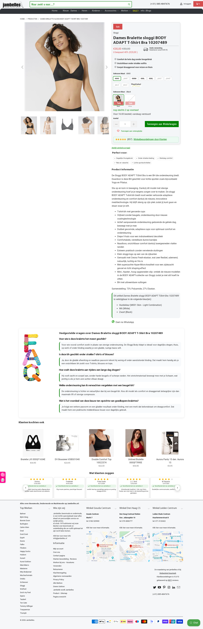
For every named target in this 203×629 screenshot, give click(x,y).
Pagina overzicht (59, 597)
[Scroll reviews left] (25, 488)
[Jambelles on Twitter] (155, 587)
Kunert (22, 558)
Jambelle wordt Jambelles (63, 590)
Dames (74, 10)
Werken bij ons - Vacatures (63, 562)
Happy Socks (25, 551)
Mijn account (58, 549)
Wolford (23, 589)
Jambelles (30, 620)
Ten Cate (23, 603)
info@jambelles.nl (60, 538)
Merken (125, 10)
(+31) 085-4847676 (160, 4)
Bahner (23, 514)
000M (134, 78)
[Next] (106, 67)
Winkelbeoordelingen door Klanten (150, 139)
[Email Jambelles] (178, 587)
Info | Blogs (146, 10)
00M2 (168, 78)
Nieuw (66, 10)
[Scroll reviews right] (177, 488)
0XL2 (125, 85)
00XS (117, 78)
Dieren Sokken (59, 586)
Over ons (56, 552)
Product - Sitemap (60, 593)
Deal (22, 531)
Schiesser (24, 582)
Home (54, 10)
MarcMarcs (24, 565)
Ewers (22, 541)
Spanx (22, 596)
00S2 (159, 78)
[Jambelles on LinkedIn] (174, 587)
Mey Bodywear (25, 572)
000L (143, 78)
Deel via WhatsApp (124, 322)
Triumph (23, 613)
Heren (85, 10)
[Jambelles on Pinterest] (164, 587)
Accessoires (111, 10)
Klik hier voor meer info (62, 536)
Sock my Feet (25, 592)
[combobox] (81, 4)
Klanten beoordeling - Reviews (65, 559)
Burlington (24, 524)
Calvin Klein (24, 527)
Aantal (115, 118)
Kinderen (96, 10)
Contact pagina (59, 556)
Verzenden (57, 566)
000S (125, 78)
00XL (151, 78)
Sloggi (115, 33)
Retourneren (58, 569)
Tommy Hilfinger (26, 606)
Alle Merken (57, 583)
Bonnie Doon (25, 520)
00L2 (117, 85)
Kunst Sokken (25, 562)
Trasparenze (25, 610)
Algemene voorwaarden (62, 576)
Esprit (22, 538)
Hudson (23, 555)
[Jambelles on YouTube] (159, 587)
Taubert (23, 599)
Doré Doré (24, 534)
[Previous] (22, 67)
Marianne (23, 568)
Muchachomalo (26, 575)
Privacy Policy (58, 580)
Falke (22, 544)
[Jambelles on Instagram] (169, 587)
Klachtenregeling (59, 573)
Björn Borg (24, 517)
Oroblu (22, 579)
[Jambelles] (13, 4)
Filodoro (23, 548)
